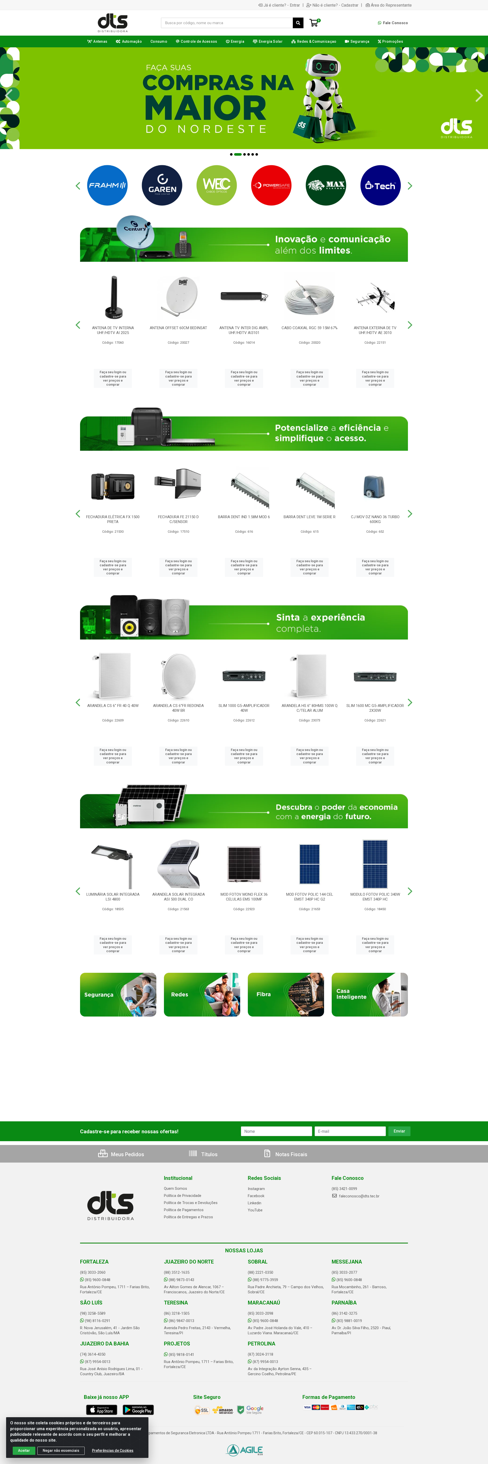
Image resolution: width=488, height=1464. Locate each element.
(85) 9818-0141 (181, 1354)
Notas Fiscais (290, 1154)
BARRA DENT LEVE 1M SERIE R (310, 517)
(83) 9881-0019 (349, 1320)
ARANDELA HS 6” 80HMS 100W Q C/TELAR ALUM (310, 708)
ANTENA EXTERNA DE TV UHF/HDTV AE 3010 (375, 330)
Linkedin (254, 1203)
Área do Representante (391, 5)
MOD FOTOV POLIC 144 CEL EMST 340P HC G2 (309, 897)
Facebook (256, 1196)
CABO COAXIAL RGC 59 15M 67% (310, 328)
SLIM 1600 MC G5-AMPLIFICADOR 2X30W (375, 708)
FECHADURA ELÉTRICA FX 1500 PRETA (113, 519)
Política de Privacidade (182, 1195)
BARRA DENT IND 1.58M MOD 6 (244, 517)
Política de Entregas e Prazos (188, 1217)
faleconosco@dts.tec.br (358, 1196)
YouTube (255, 1210)
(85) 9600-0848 (97, 1280)
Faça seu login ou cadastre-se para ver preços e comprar (113, 378)
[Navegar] (8, 95)
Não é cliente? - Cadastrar (335, 5)
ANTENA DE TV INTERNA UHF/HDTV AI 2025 (113, 330)
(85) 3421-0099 (344, 1188)
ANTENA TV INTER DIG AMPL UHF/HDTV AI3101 (244, 330)
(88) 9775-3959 (265, 1280)
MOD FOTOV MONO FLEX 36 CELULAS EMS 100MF (244, 897)
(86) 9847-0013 (181, 1320)
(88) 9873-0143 (181, 1280)
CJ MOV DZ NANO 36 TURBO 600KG (375, 519)
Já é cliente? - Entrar (282, 5)
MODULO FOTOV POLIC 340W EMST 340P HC (375, 897)
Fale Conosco (395, 23)
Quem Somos (175, 1188)
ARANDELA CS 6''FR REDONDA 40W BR (178, 708)
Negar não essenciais (61, 1450)
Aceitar (24, 1450)
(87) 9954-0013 (97, 1361)
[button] (231, 154)
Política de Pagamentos (184, 1210)
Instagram (256, 1188)
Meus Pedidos (127, 1154)
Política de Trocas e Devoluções (191, 1202)
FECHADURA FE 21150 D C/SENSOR (178, 519)
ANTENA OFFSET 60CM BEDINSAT (178, 328)
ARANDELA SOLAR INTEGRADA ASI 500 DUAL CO (178, 897)
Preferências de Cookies (112, 1450)
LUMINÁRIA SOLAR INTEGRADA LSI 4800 (113, 897)
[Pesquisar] (298, 23)
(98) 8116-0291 (97, 1320)
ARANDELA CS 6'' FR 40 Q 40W (113, 705)
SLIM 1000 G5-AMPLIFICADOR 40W (244, 708)
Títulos (209, 1154)
